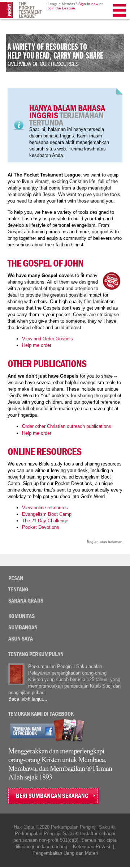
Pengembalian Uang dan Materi (65, 853)
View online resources (45, 507)
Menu (120, 19)
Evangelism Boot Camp (47, 514)
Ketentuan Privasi (91, 846)
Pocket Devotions (40, 527)
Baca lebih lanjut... (27, 699)
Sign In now (88, 4)
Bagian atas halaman (104, 542)
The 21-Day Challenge (45, 520)
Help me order (36, 345)
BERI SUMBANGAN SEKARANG (52, 795)
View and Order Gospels (47, 338)
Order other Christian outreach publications (66, 426)
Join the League (61, 8)
